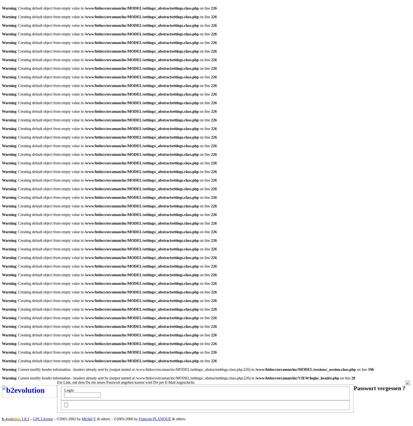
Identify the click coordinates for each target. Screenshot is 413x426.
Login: (69, 390)
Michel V (89, 419)
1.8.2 (15, 419)
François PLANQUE (155, 419)
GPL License (43, 419)
